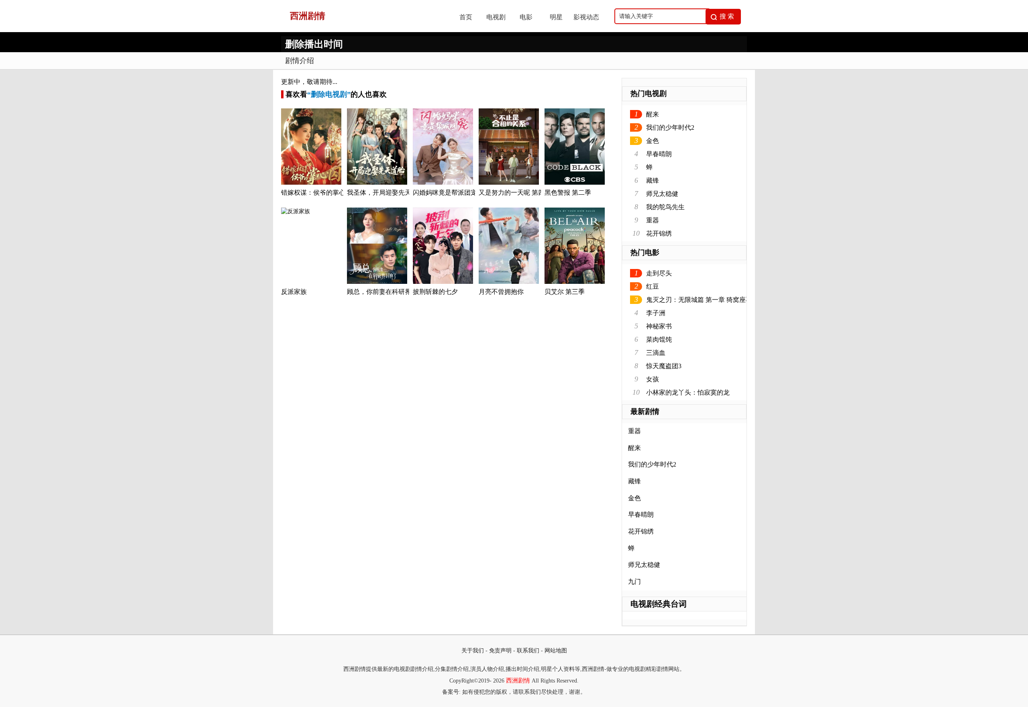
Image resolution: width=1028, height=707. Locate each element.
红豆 (652, 286)
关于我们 (472, 651)
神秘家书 (659, 326)
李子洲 (655, 313)
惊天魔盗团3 (663, 366)
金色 (652, 140)
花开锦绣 (659, 233)
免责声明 (500, 651)
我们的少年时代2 (670, 127)
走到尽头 (659, 273)
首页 (465, 17)
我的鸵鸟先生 (665, 207)
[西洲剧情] (362, 29)
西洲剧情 (518, 680)
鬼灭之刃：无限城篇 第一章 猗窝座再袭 (702, 299)
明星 (556, 17)
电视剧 (496, 17)
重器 (652, 220)
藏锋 (652, 180)
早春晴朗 (659, 154)
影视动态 (586, 17)
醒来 (652, 114)
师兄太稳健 (662, 193)
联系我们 (528, 651)
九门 (634, 581)
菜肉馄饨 (659, 339)
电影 (526, 17)
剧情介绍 (299, 61)
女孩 (652, 379)
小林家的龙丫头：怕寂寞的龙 (688, 392)
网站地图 (556, 651)
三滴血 (655, 352)
